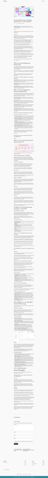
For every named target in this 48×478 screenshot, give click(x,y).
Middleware (5, 1)
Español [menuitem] (30, 474)
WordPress (8, 469)
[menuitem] (19, 474)
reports (17, 50)
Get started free (15, 34)
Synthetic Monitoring (20, 313)
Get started (15, 138)
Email (15, 435)
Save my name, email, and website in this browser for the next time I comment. (24, 442)
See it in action (15, 251)
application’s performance (24, 54)
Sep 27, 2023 (15, 23)
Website (15, 438)
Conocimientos (22, 23)
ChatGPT (15, 36)
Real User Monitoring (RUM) (19, 122)
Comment (15, 424)
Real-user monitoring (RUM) (25, 86)
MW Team (19, 23)
